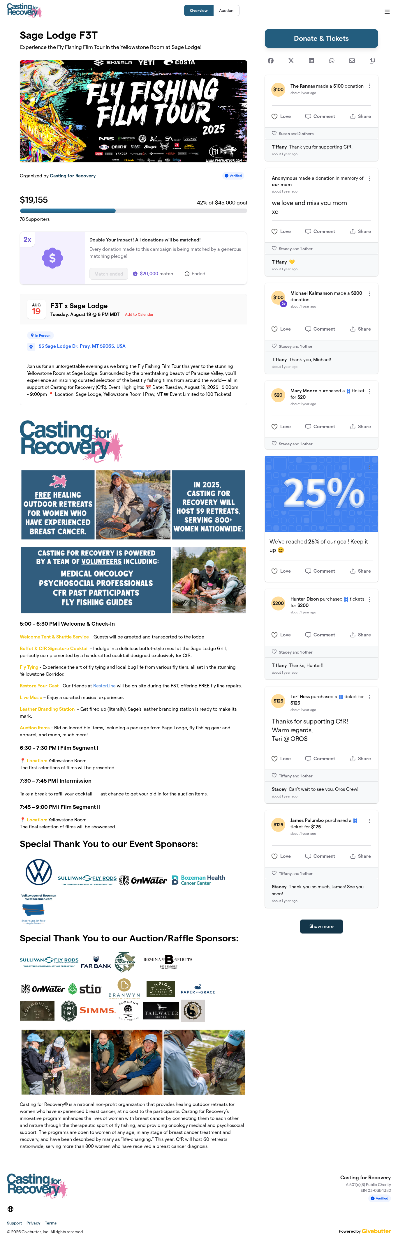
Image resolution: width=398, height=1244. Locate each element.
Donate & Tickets (321, 38)
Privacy (33, 1223)
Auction (226, 10)
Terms (51, 1223)
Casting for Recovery (73, 175)
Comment (324, 116)
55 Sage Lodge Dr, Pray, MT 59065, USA (82, 346)
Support (14, 1223)
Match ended (108, 273)
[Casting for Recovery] (24, 10)
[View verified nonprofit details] (233, 176)
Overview (199, 10)
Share (364, 116)
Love (285, 116)
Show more (321, 926)
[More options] (369, 86)
